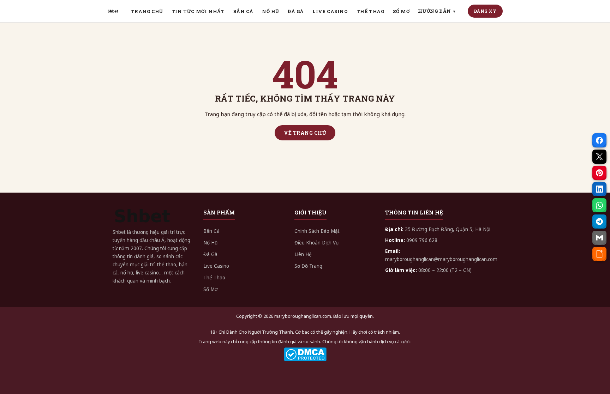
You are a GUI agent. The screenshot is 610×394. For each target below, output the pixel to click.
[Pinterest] (599, 173)
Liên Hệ (303, 254)
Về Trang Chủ (305, 132)
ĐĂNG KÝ (485, 11)
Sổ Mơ (210, 289)
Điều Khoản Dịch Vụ (316, 243)
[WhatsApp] (599, 205)
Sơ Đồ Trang (308, 266)
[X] (599, 157)
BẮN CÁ (243, 11)
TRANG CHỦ (147, 11)
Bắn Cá (211, 231)
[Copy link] (599, 254)
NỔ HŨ (270, 11)
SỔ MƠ (401, 11)
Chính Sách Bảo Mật (317, 231)
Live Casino (216, 266)
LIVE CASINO (330, 11)
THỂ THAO (371, 11)
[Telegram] (599, 221)
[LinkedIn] (599, 189)
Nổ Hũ (210, 243)
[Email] (599, 238)
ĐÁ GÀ (296, 11)
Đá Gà (210, 254)
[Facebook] (599, 140)
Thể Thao (214, 277)
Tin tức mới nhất (198, 11)
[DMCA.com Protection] (305, 354)
